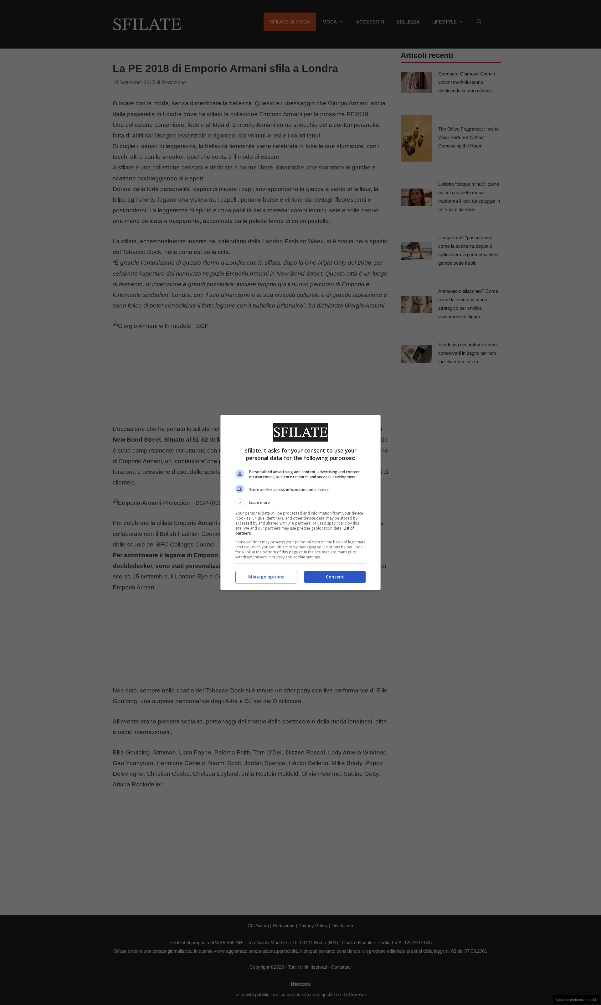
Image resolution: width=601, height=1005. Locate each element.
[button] (300, 502)
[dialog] (300, 502)
